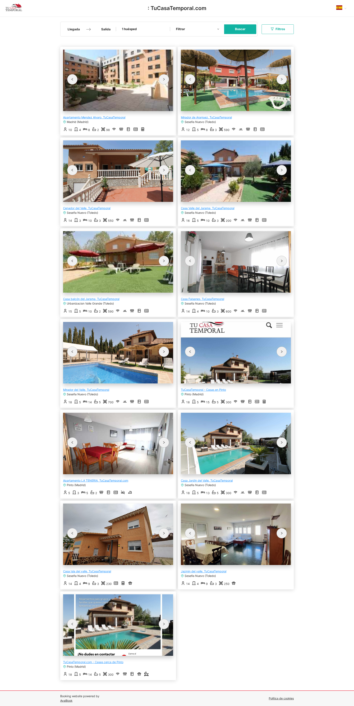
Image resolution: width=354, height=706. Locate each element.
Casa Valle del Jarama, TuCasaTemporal (207, 208)
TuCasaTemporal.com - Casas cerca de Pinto (93, 662)
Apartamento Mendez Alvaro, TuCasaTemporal (94, 117)
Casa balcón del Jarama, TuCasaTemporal (91, 299)
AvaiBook (66, 700)
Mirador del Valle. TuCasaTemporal (86, 389)
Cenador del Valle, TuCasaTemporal (86, 208)
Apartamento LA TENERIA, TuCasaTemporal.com (95, 480)
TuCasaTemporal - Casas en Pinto (203, 389)
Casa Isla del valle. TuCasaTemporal (87, 571)
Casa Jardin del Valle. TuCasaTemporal (207, 480)
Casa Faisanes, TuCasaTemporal (202, 299)
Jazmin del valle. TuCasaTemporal (203, 571)
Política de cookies (281, 698)
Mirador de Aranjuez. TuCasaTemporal (206, 117)
